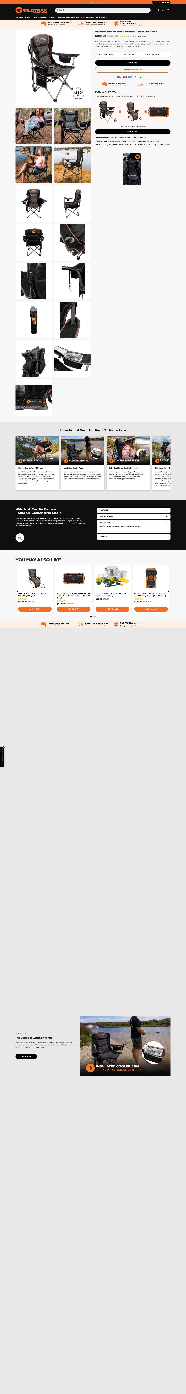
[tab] (91, 616)
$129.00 (138, 602)
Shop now (26, 1056)
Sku (139, 36)
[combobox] (100, 10)
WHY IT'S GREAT (106, 523)
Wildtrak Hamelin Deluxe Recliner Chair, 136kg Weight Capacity (120, 141)
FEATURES (104, 510)
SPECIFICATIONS (106, 516)
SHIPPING (103, 537)
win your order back (161, 2)
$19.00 (99, 599)
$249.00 (61, 604)
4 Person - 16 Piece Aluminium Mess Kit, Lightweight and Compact (111, 595)
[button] (125, 36)
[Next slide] (168, 591)
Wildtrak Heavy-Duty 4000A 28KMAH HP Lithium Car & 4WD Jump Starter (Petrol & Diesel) (132, 145)
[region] (93, 591)
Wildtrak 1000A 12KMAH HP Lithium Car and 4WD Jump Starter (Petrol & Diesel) (150, 595)
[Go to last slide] (18, 591)
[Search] (159, 10)
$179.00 (22, 602)
